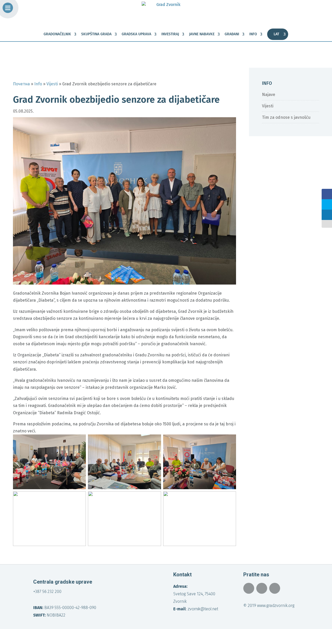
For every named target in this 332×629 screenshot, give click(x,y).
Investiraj (170, 34)
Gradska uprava (136, 34)
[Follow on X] (261, 588)
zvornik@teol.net (203, 608)
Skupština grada (96, 34)
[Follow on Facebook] (248, 588)
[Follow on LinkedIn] (274, 588)
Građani (232, 34)
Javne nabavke (202, 34)
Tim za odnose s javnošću (286, 117)
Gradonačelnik (57, 34)
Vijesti (267, 105)
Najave (268, 94)
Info (253, 34)
